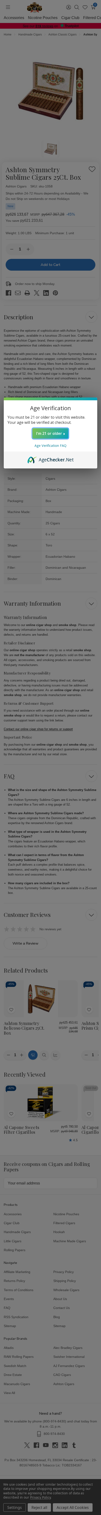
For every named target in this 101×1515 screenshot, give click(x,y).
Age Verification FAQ (50, 445)
